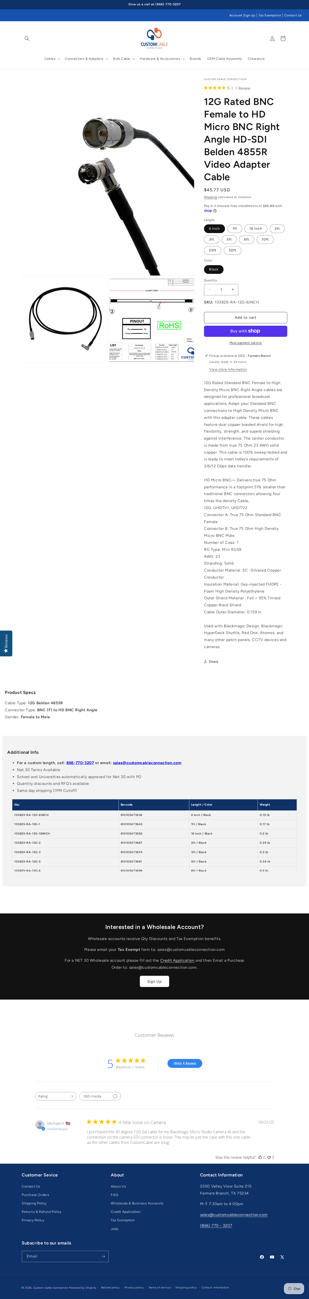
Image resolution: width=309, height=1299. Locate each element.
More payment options (246, 342)
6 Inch (214, 228)
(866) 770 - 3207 (216, 1225)
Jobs (115, 1229)
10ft (265, 239)
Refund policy (110, 1287)
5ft (229, 239)
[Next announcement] (285, 4)
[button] (27, 38)
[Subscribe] (103, 1256)
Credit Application (177, 960)
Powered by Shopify (82, 1287)
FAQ (114, 1195)
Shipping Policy (34, 1203)
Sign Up (154, 981)
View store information (228, 369)
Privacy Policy (33, 1220)
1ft (234, 228)
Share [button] (213, 661)
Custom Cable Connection (50, 1287)
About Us (118, 1186)
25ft (212, 250)
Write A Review (185, 1063)
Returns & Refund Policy (42, 1212)
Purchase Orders (35, 1195)
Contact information (215, 1287)
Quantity (210, 280)
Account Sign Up (242, 15)
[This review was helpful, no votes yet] (260, 1157)
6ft (246, 239)
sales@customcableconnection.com (147, 762)
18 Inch (255, 228)
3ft (211, 239)
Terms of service (159, 1287)
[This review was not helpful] (269, 1157)
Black (213, 269)
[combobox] (56, 1096)
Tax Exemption (270, 15)
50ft (232, 250)
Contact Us (293, 15)
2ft (277, 228)
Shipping (210, 197)
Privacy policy (134, 1287)
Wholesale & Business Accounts (137, 1203)
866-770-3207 (80, 762)
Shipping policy (186, 1287)
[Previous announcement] (23, 4)
